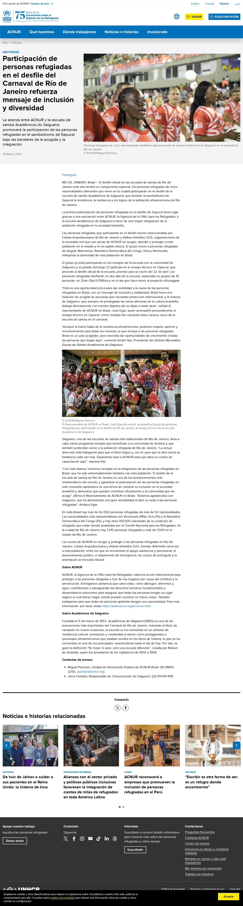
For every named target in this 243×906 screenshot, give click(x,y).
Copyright (235, 889)
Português (69, 175)
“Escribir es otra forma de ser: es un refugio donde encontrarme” (211, 782)
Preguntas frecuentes (200, 832)
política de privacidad (62, 898)
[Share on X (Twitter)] (117, 708)
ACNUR (14, 32)
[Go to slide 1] (120, 808)
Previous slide (6, 745)
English (195, 3)
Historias (17, 42)
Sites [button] (177, 16)
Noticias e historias (122, 32)
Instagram (82, 838)
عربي (237, 3)
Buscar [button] (165, 16)
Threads (115, 838)
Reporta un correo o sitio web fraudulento (205, 861)
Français (209, 3)
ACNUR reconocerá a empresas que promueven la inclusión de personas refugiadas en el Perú (149, 784)
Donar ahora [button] (15, 840)
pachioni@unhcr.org (90, 671)
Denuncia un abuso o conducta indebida (206, 851)
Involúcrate (157, 32)
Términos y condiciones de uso (207, 889)
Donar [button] (197, 17)
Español (224, 3)
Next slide (236, 745)
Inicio (5, 42)
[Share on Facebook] (125, 708)
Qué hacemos (42, 32)
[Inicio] (27, 16)
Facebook (74, 838)
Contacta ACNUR (197, 838)
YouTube (90, 838)
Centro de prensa (197, 843)
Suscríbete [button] (135, 849)
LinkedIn (106, 838)
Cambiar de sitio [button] (39, 3)
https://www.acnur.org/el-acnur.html (126, 606)
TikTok (98, 838)
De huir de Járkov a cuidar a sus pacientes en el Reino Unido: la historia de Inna (28, 782)
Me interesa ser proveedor (203, 868)
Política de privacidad (173, 889)
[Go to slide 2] (124, 808)
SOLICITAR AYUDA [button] (227, 17)
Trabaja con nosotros (199, 874)
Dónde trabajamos (79, 32)
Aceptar (229, 896)
